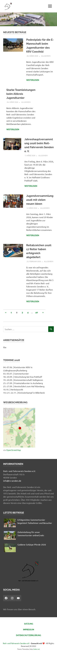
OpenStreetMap (13, 450)
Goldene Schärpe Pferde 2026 (31, 544)
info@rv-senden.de (12, 480)
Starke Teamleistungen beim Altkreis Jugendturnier (20, 93)
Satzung (28, 624)
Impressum (28, 630)
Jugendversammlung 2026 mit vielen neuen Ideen (39, 199)
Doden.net (36, 649)
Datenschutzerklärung (28, 635)
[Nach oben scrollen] (52, 649)
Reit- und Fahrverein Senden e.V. (16, 643)
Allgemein (45, 56)
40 (36, 312)
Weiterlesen (32, 80)
